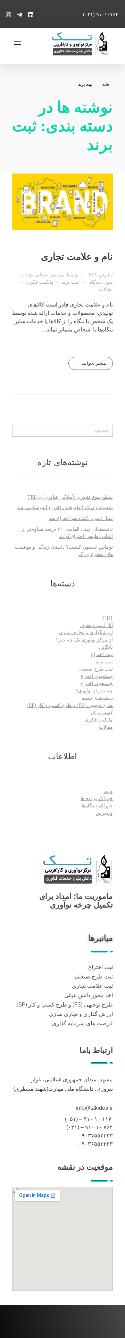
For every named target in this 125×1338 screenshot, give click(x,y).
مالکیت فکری (40, 282)
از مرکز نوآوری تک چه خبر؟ (84, 640)
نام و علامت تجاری (77, 256)
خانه (105, 84)
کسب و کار (101, 712)
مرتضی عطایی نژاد (44, 274)
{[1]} (107, 618)
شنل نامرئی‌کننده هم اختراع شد (81, 518)
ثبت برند (70, 282)
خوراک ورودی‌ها (97, 798)
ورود (108, 791)
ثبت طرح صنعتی (96, 669)
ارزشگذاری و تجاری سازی (86, 632)
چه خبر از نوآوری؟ (94, 690)
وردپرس (104, 813)
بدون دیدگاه (101, 282)
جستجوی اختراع (97, 676)
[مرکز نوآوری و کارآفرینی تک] (77, 869)
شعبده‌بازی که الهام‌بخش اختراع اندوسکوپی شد (65, 507)
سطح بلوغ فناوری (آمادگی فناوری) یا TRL (70, 497)
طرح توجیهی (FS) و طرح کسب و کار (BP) (70, 705)
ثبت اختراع (102, 654)
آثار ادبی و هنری (96, 625)
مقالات (106, 289)
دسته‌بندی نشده (97, 698)
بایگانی (106, 647)
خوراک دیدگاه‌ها (97, 805)
